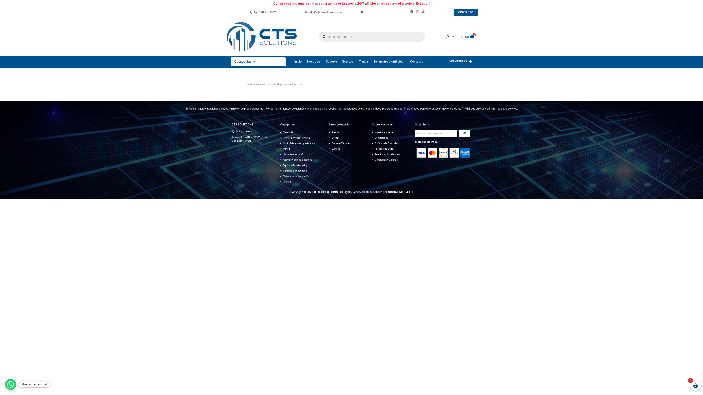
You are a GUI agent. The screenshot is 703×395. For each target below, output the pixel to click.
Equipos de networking (295, 165)
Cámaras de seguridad (295, 170)
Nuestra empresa (384, 132)
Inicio (298, 61)
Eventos (347, 61)
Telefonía (288, 132)
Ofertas (287, 181)
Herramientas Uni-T (293, 154)
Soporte (331, 61)
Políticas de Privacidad (387, 143)
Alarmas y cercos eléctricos (297, 159)
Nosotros (313, 61)
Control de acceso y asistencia (299, 143)
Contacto (416, 61)
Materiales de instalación (296, 176)
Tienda (363, 61)
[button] (10, 384)
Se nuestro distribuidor (389, 61)
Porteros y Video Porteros (296, 137)
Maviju (286, 148)
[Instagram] (418, 12)
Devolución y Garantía (386, 159)
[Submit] (464, 133)
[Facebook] (412, 12)
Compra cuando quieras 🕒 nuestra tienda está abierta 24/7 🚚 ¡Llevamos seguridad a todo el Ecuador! (351, 3)
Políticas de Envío (384, 148)
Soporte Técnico (341, 143)
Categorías (243, 61)
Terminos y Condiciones (387, 154)
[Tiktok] (423, 12)
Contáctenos (381, 137)
